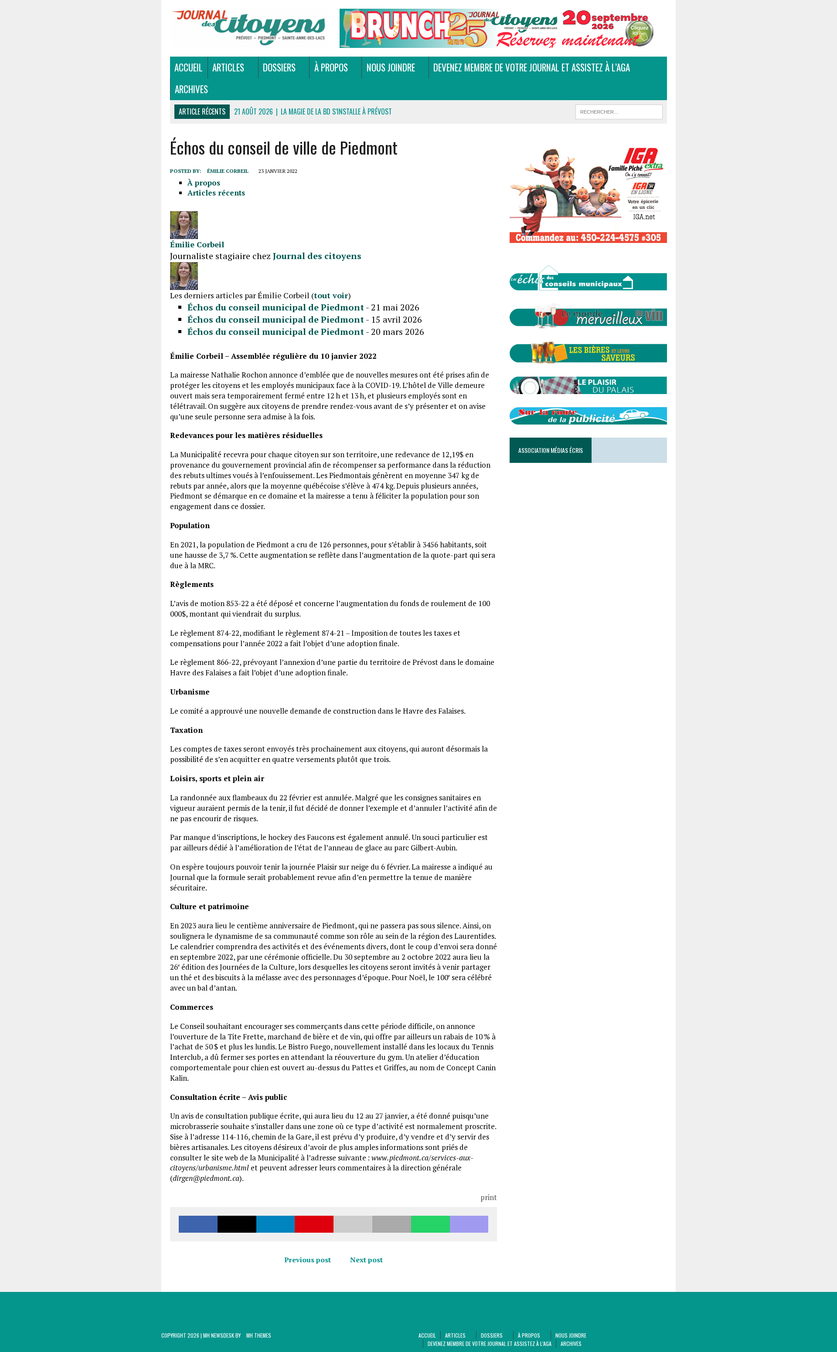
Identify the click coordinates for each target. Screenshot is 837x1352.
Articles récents (216, 193)
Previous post (307, 1259)
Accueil (188, 67)
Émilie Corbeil (227, 171)
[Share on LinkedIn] (275, 1224)
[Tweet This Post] (237, 1224)
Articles (228, 67)
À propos (331, 67)
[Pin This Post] (314, 1224)
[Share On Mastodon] (469, 1224)
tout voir (331, 295)
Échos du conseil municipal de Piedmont (275, 307)
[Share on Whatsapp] (430, 1224)
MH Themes (258, 1335)
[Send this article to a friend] (352, 1224)
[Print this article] (391, 1224)
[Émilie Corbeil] (184, 234)
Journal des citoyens (317, 256)
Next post (366, 1259)
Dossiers (279, 67)
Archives (191, 89)
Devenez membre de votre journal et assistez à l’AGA (531, 67)
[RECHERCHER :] (619, 110)
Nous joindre (391, 67)
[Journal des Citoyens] (248, 28)
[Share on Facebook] (198, 1224)
